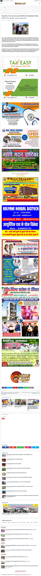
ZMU (21, 571)
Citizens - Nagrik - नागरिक (21, 522)
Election (31, 522)
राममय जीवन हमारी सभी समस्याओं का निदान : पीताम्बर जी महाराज (7, 406)
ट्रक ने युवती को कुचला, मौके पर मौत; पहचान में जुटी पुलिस (13, 463)
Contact (12, 0)
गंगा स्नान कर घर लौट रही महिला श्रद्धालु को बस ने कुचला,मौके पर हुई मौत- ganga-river (16, 556)
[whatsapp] (20, 447)
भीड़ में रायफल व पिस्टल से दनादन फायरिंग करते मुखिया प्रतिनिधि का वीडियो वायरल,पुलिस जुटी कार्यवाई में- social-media (20, 529)
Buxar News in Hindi (14, 522)
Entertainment (36, 522)
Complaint (27, 522)
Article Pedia (24, 571)
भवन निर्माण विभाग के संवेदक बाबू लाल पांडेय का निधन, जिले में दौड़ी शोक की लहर (16, 472)
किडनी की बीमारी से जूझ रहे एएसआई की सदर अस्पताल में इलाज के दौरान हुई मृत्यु (16, 491)
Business (9, 522)
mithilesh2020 (17, 571)
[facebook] (35, 1)
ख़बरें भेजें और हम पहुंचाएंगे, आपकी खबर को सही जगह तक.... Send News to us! (15, 513)
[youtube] (36, 1)
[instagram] (28, 447)
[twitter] (38, 1)
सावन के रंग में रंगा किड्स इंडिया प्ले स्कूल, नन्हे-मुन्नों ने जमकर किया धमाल (20, 406)
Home (4, 0)
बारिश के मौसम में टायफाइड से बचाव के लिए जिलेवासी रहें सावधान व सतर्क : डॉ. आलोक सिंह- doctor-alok (18, 534)
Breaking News (5, 522)
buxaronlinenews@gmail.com (23, 173)
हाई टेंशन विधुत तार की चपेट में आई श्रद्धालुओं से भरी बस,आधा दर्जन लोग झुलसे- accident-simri (17, 561)
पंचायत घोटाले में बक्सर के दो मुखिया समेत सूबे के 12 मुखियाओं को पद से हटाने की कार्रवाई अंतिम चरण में (19, 454)
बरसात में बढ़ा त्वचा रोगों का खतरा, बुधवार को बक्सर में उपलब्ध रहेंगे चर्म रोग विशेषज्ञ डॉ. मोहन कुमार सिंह (19, 477)
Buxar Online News (4, 20)
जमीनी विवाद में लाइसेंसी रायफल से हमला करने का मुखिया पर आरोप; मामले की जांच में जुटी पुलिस (18, 468)
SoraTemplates (20, 574)
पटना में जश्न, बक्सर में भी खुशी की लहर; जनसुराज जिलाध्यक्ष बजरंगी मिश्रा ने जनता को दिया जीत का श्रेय (19, 486)
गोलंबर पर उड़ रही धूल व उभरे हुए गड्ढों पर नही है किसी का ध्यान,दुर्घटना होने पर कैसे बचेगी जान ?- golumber (19, 538)
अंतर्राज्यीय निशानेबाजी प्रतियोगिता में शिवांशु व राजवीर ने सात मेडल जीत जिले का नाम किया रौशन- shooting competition (21, 545)
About (8, 0)
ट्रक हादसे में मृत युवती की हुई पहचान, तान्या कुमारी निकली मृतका (14, 459)
